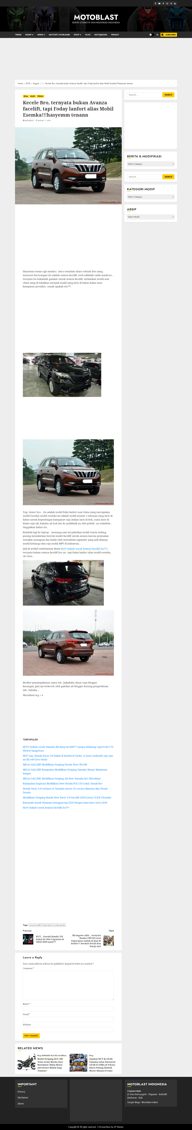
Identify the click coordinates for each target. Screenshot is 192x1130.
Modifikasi (62, 1055)
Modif (28, 34)
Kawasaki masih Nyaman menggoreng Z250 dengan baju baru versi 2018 (65, 802)
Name (26, 1003)
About (21, 1103)
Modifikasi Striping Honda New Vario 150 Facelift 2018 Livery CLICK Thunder (67, 797)
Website (27, 1024)
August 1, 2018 (44, 121)
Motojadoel (100, 34)
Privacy (115, 34)
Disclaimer (23, 1097)
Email (26, 1014)
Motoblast (29, 121)
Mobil (32, 96)
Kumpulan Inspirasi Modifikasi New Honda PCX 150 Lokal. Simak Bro (62, 783)
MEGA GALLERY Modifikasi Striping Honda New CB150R (55, 764)
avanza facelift (35, 925)
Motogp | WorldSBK (59, 34)
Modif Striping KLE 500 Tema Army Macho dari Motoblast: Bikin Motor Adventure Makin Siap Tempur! (50, 1064)
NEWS (40, 34)
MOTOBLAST (96, 17)
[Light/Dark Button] (152, 34)
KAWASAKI (46, 1055)
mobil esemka (60, 925)
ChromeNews (104, 1126)
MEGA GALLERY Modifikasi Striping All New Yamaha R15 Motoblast (62, 778)
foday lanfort (47, 925)
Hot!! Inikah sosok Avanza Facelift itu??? (84, 548)
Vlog (88, 34)
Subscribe (171, 34)
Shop (76, 34)
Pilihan (40, 96)
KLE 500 (54, 1055)
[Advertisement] (96, 57)
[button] (157, 34)
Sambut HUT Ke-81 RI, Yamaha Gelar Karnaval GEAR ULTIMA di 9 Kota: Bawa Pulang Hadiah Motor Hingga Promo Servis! (102, 1066)
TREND (18, 34)
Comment (28, 968)
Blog (26, 96)
